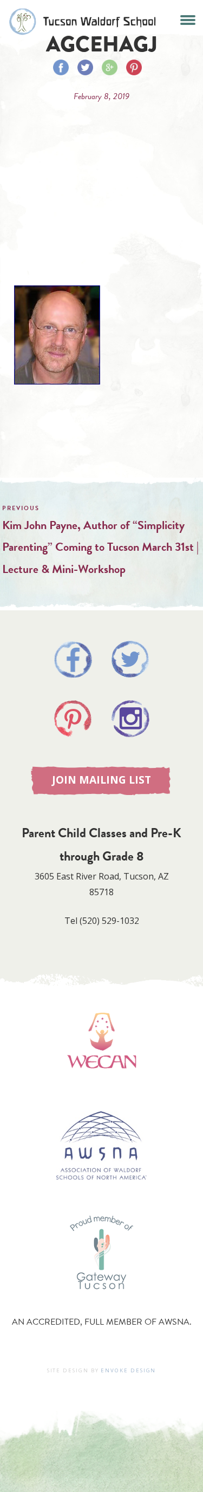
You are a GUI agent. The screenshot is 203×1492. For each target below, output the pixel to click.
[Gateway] (101, 1300)
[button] (187, 19)
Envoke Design (128, 1370)
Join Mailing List (101, 779)
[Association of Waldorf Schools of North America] (101, 1195)
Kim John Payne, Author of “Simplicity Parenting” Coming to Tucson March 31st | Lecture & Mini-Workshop (100, 547)
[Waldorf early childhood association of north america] (101, 1084)
